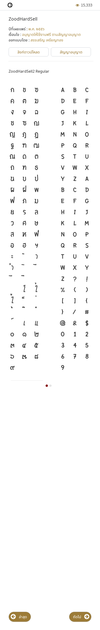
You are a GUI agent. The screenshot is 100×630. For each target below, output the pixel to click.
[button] (8, 5)
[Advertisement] (50, 450)
